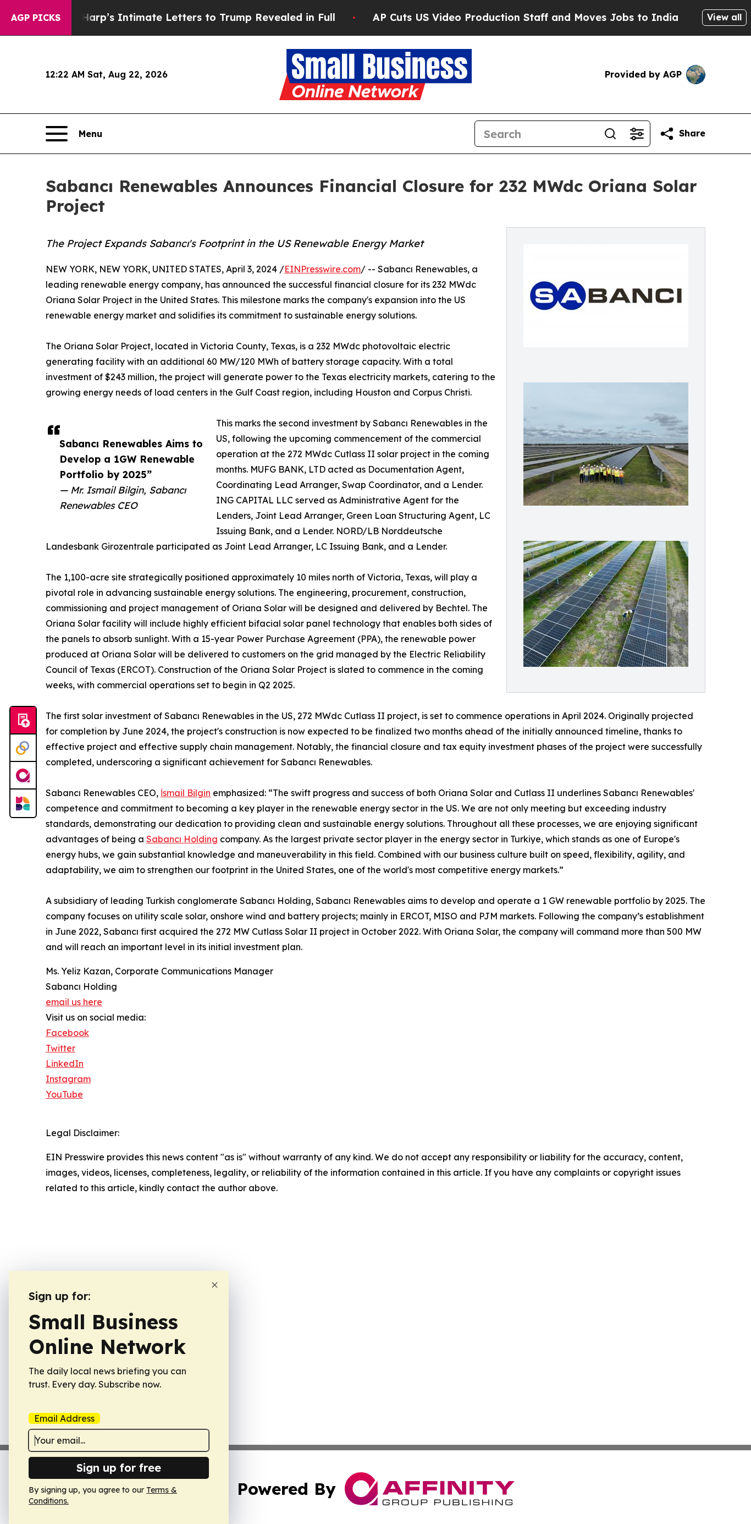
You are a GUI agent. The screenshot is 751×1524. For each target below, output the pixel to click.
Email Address (64, 1418)
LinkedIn (65, 1063)
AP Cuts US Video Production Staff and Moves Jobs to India (525, 17)
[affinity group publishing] (23, 776)
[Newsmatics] (23, 803)
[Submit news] (23, 720)
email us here (74, 1001)
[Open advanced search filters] (636, 133)
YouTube (64, 1094)
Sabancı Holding (182, 839)
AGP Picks (35, 17)
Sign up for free (118, 1467)
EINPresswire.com (322, 269)
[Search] (610, 133)
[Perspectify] (23, 748)
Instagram (68, 1078)
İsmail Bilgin (186, 792)
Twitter (60, 1048)
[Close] (214, 1285)
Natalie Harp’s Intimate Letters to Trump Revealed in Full (188, 17)
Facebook (67, 1032)
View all (724, 17)
